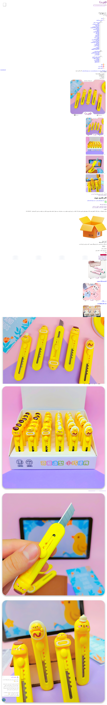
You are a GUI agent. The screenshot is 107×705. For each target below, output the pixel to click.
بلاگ (102, 64)
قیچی (98, 37)
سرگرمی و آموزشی (95, 39)
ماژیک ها (97, 28)
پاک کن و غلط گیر (96, 24)
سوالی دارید (100, 66)
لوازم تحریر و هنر (97, 22)
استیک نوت (97, 31)
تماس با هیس (100, 68)
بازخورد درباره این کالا (103, 195)
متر (98, 46)
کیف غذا (97, 32)
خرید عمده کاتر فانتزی (86, 70)
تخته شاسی (97, 44)
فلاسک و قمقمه (96, 48)
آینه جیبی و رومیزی (95, 57)
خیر (92, 194)
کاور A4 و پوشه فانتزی (95, 42)
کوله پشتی (97, 33)
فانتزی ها (97, 40)
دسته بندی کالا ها (100, 20)
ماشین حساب (96, 37)
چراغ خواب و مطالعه (95, 49)
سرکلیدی (97, 47)
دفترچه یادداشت (96, 29)
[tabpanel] (53, 664)
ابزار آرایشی (96, 62)
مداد (98, 23)
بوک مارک (97, 36)
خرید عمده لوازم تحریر (94, 70)
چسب (98, 34)
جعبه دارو (97, 53)
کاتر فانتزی (97, 35)
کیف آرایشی (97, 61)
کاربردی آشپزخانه (96, 52)
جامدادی (97, 43)
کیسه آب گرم (96, 60)
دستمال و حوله (96, 58)
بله (93, 194)
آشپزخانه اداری (97, 51)
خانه (102, 18)
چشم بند (97, 59)
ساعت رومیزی (96, 45)
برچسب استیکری (96, 41)
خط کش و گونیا (96, 31)
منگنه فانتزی (96, 38)
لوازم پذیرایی (96, 54)
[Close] (4, 4)
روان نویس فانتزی (95, 26)
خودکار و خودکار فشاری (94, 27)
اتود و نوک (97, 25)
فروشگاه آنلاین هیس (103, 70)
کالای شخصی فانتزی (96, 56)
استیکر (98, 30)
